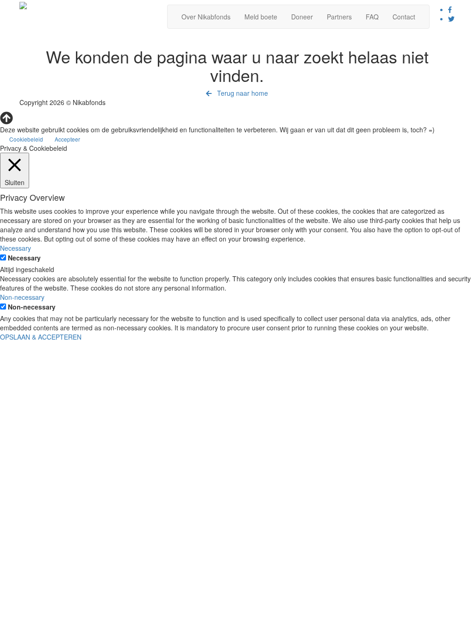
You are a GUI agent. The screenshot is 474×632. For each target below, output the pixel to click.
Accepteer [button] (67, 139)
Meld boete (260, 16)
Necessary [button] (15, 248)
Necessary (24, 257)
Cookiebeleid (26, 139)
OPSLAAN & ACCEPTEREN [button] (40, 336)
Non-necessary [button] (22, 297)
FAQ (372, 16)
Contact (404, 16)
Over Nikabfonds (206, 16)
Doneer (302, 16)
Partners (339, 16)
